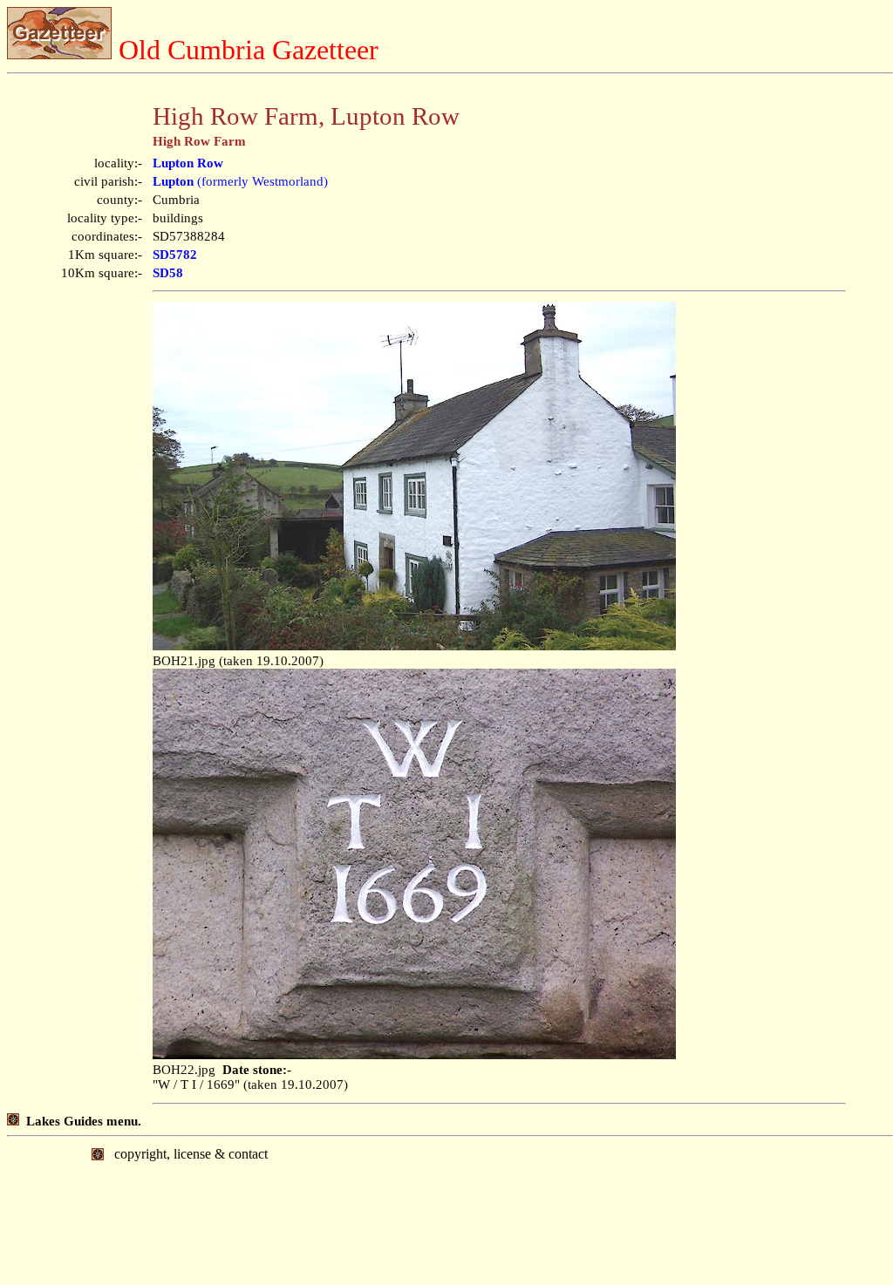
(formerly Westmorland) (240, 181)
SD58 (168, 273)
